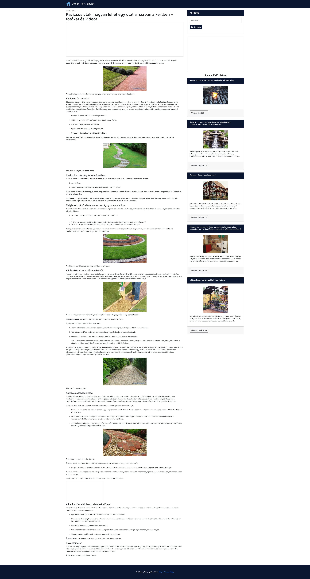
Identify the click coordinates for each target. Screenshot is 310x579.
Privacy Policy (169, 572)
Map (160, 572)
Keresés (197, 27)
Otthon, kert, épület (82, 3)
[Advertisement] (124, 39)
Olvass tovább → (199, 113)
